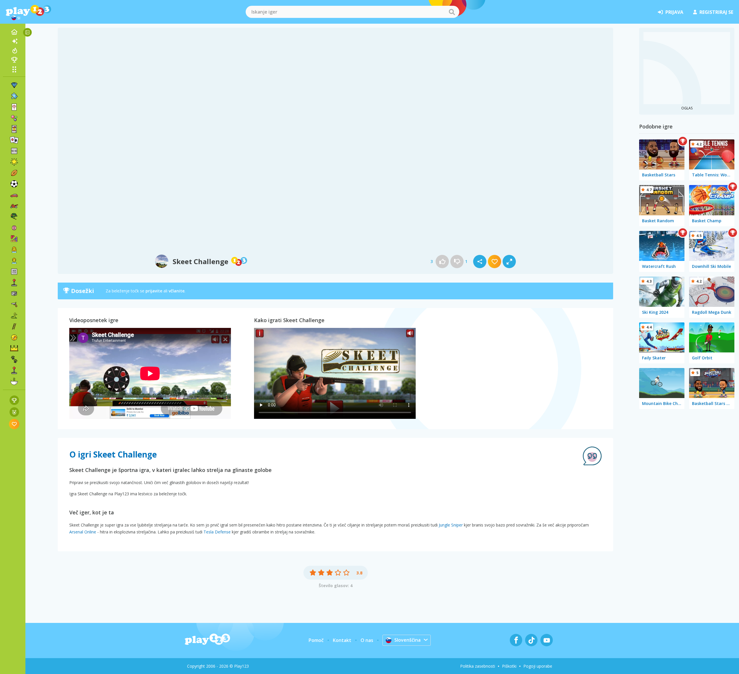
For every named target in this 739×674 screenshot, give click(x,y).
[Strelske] (14, 304)
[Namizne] (14, 293)
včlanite (176, 291)
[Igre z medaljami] (14, 412)
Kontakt (342, 640)
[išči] (452, 12)
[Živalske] (14, 359)
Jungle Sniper (451, 525)
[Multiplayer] (14, 370)
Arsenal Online (82, 532)
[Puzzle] (14, 96)
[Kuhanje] (14, 381)
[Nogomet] (14, 183)
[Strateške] (14, 348)
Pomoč (316, 640)
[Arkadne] (14, 282)
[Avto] (14, 194)
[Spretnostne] (14, 326)
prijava (674, 12)
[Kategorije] (14, 69)
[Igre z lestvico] (14, 400)
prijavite (153, 291)
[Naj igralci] (14, 60)
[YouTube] (546, 640)
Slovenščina (407, 640)
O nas (367, 640)
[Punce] (14, 249)
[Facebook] (516, 640)
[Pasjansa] (14, 140)
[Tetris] (14, 238)
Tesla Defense (217, 532)
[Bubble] (14, 118)
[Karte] (14, 129)
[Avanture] (14, 337)
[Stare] (14, 315)
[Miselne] (14, 227)
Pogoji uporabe (537, 666)
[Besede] (14, 271)
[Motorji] (14, 205)
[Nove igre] (14, 41)
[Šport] (14, 172)
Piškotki (509, 666)
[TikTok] (531, 640)
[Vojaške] (14, 216)
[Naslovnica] (14, 32)
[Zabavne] (14, 161)
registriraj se (716, 12)
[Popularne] (14, 50)
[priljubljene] (14, 424)
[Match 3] (14, 85)
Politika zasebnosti (477, 666)
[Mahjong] (14, 107)
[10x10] (14, 150)
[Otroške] (14, 260)
